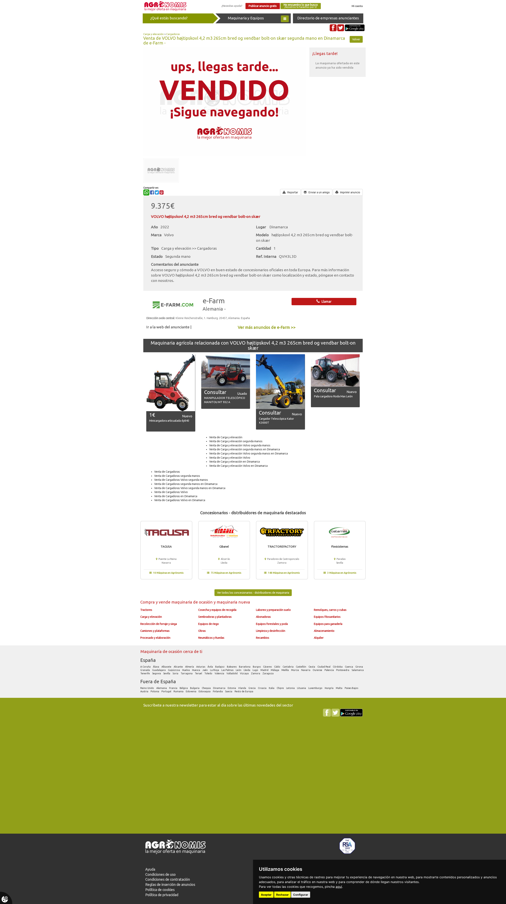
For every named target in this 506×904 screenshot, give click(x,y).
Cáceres (267, 666)
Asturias (201, 666)
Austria (144, 691)
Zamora (256, 673)
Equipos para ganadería (328, 623)
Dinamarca (219, 688)
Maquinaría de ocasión (161, 651)
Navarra (306, 670)
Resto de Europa (244, 691)
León (239, 670)
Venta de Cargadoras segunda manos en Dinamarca (185, 484)
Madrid (265, 670)
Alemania (161, 688)
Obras (202, 630)
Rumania (179, 691)
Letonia (290, 688)
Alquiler (319, 637)
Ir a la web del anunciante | (169, 327)
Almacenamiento (324, 630)
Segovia (156, 673)
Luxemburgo (315, 688)
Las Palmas (227, 670)
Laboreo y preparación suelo (273, 609)
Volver (356, 39)
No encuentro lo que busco (300, 6)
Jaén (205, 670)
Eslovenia (191, 691)
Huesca (196, 670)
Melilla (285, 670)
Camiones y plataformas (155, 630)
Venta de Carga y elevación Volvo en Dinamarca (238, 465)
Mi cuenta (357, 6)
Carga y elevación (153, 34)
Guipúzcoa (174, 670)
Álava (156, 666)
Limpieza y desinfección (270, 630)
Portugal (166, 691)
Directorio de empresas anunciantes (328, 18)
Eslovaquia (205, 691)
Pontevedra (343, 670)
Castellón (301, 666)
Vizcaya (244, 673)
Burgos (257, 666)
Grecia (252, 688)
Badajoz (220, 666)
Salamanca (358, 670)
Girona (359, 666)
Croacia (262, 688)
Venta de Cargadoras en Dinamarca (175, 496)
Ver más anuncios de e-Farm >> (267, 327)
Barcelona (245, 666)
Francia (173, 688)
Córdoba (338, 666)
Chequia (206, 688)
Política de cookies (160, 890)
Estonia (232, 688)
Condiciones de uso (160, 874)
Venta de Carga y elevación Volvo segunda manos (239, 445)
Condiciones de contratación (167, 879)
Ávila (210, 666)
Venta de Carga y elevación (225, 437)
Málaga (275, 670)
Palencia (329, 670)
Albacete (166, 666)
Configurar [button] (300, 894)
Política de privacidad (161, 895)
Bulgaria (195, 688)
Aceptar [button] (266, 894)
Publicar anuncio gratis (262, 6)
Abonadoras (263, 616)
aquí (339, 887)
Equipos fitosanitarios (327, 616)
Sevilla (167, 673)
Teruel (199, 673)
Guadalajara (159, 670)
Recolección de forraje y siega (158, 623)
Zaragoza (268, 673)
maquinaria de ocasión (192, 602)
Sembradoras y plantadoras (215, 616)
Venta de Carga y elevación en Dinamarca (234, 461)
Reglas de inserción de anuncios (170, 884)
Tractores (146, 609)
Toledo (208, 673)
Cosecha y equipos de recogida (217, 609)
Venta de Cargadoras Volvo (171, 492)
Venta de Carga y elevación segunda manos (235, 441)
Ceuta (312, 666)
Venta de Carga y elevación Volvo (229, 457)
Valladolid (232, 673)
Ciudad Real (324, 666)
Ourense (318, 670)
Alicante (178, 666)
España (148, 660)
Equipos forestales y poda (272, 623)
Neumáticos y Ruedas (211, 637)
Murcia (295, 670)
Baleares (232, 666)
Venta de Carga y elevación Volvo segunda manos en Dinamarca (248, 453)
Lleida (247, 670)
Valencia (220, 673)
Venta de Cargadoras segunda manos (177, 475)
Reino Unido (147, 688)
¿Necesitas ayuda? (231, 5)
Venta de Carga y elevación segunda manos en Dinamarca (244, 449)
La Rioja (215, 670)
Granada (145, 670)
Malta (339, 688)
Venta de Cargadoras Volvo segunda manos (181, 479)
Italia (272, 688)
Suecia (229, 691)
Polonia (155, 691)
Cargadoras (173, 34)
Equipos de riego (208, 623)
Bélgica (184, 688)
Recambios (262, 637)
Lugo (256, 670)
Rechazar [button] (282, 894)
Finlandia (218, 691)
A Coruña (145, 666)
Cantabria (288, 666)
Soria (176, 673)
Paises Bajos (352, 688)
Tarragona (187, 673)
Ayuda (150, 869)
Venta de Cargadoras (167, 471)
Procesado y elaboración (155, 637)
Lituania (302, 688)
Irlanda (242, 688)
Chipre (280, 688)
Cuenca (349, 666)
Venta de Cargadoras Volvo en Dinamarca (179, 500)
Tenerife (145, 673)
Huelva (186, 670)
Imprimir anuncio (350, 192)
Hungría (329, 688)
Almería (189, 666)
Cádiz (277, 666)
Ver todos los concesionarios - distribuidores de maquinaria (253, 592)
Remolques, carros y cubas (330, 609)
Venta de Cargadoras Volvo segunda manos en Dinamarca (189, 488)
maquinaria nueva (233, 602)
